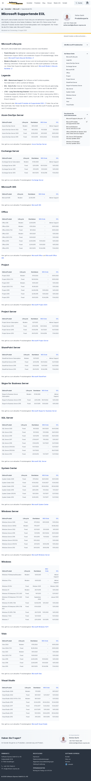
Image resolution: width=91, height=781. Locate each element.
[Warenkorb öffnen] (87, 3)
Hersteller (29, 3)
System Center (70, 92)
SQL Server (69, 88)
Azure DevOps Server (72, 63)
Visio (67, 101)
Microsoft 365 (70, 69)
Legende (69, 60)
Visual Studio (70, 104)
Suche (80, 3)
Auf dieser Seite (69, 53)
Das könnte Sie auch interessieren (70, 114)
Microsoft (16, 9)
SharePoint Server (71, 82)
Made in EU (57, 3)
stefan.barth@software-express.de (74, 25)
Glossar (49, 3)
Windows (69, 98)
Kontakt (65, 3)
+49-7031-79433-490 (69, 23)
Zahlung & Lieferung (39, 764)
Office (68, 73)
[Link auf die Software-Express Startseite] (15, 3)
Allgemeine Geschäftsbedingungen (43, 761)
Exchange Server (71, 66)
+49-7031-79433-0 (9, 766)
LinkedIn (70, 764)
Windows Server (71, 95)
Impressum (36, 756)
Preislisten (37, 3)
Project (68, 76)
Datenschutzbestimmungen (41, 759)
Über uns (68, 759)
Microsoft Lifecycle (71, 57)
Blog (44, 3)
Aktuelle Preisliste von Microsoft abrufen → (75, 36)
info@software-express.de (11, 768)
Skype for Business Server (74, 85)
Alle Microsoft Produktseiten (73, 45)
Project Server (70, 79)
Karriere (67, 761)
